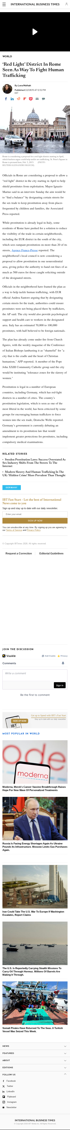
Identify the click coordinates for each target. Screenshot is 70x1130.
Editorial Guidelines (51, 553)
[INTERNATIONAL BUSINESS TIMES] (35, 5)
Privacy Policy (33, 530)
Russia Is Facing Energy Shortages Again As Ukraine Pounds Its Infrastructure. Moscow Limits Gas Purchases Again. (34, 846)
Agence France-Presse (25, 250)
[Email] (37, 99)
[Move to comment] (43, 99)
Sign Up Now (19, 721)
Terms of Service (14, 530)
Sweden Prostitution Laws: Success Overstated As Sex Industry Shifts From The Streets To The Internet (34, 463)
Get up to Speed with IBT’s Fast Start (48, 715)
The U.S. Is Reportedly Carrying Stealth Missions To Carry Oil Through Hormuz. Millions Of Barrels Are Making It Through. (31, 971)
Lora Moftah (24, 85)
